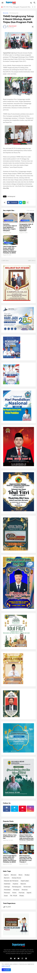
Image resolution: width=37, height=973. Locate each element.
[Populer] (14, 814)
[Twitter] (20, 202)
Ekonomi (6, 878)
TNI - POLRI (13, 895)
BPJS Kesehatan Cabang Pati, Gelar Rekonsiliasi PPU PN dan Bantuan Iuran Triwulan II (25, 859)
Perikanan (16, 889)
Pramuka (21, 892)
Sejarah (29, 892)
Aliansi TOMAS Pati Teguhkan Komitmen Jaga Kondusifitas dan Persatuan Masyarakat (26, 837)
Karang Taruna (16, 878)
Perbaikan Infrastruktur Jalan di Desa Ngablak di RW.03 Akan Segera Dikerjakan (10, 227)
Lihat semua (30, 210)
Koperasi (15, 884)
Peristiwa (24, 889)
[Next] (35, 7)
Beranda (5, 13)
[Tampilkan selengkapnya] (27, 202)
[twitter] (14, 958)
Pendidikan (7, 889)
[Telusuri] (34, 2)
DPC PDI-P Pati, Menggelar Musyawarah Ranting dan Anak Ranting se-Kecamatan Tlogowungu (17, 7)
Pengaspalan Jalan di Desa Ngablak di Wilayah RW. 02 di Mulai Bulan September (26, 227)
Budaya (27, 875)
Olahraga (7, 887)
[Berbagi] (32, 26)
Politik (14, 892)
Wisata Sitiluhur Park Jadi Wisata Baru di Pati (9, 836)
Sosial (6, 895)
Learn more (5, 966)
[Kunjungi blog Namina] (16, 935)
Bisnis (20, 875)
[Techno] (30, 812)
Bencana (13, 875)
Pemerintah (27, 887)
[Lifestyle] (6, 812)
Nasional (23, 884)
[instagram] (22, 958)
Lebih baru (5, 260)
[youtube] (18, 958)
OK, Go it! (6, 970)
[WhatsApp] (24, 202)
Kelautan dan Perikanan (11, 881)
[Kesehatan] (6, 814)
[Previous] (33, 7)
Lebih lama (31, 260)
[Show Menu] (2, 2)
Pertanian (7, 892)
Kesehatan (7, 884)
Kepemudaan (25, 881)
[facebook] (10, 958)
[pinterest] (26, 958)
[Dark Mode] (31, 2)
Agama (6, 875)
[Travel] (14, 812)
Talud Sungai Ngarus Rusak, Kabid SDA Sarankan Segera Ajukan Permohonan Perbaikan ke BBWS (9, 250)
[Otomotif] (22, 812)
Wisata (21, 895)
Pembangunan (13, 13)
